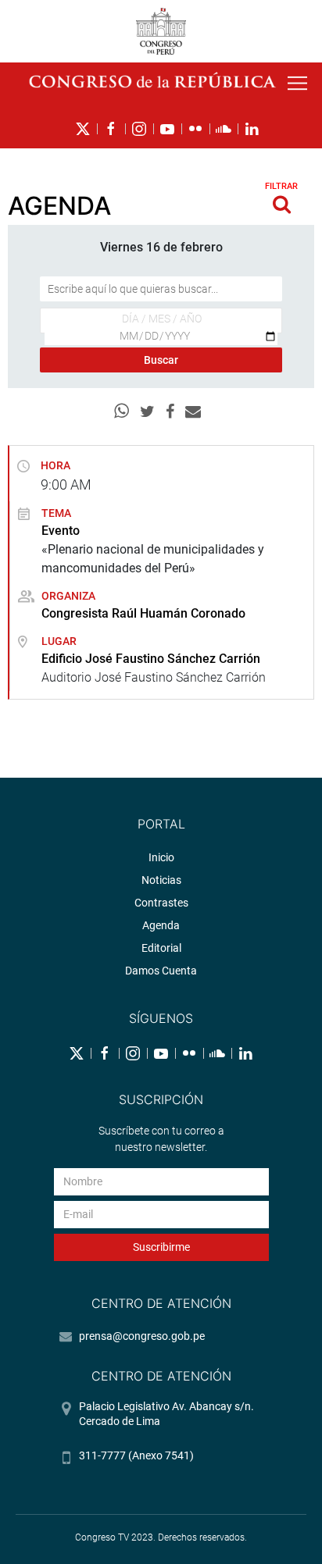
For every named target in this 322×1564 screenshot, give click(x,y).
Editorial (161, 948)
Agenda (161, 925)
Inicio (161, 857)
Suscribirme (161, 1247)
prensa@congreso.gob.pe (142, 1336)
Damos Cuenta (161, 970)
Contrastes (161, 902)
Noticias (161, 880)
